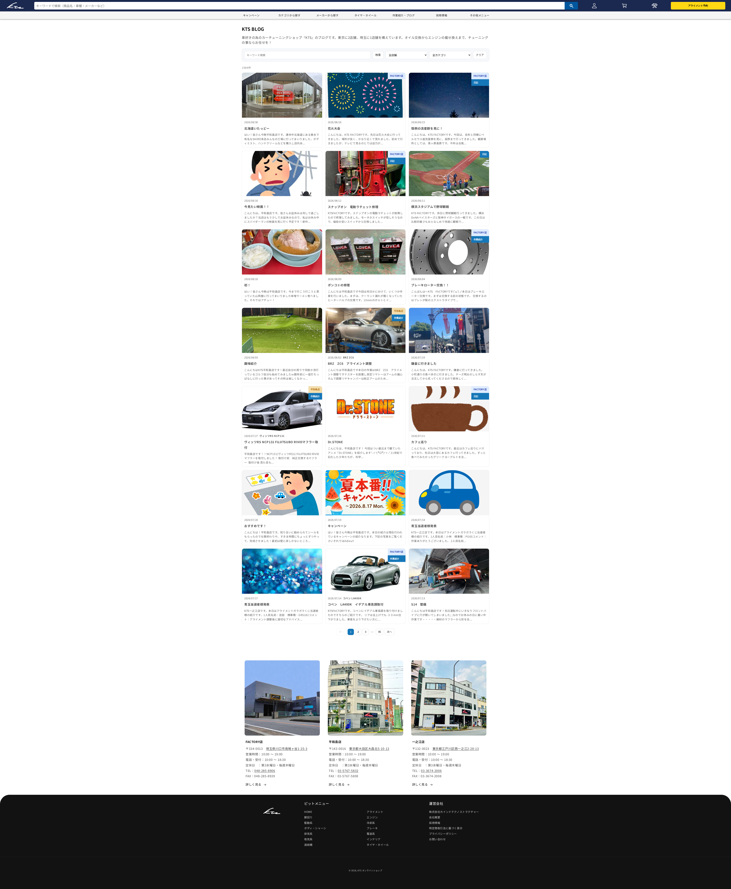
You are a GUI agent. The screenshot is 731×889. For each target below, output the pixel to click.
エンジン (372, 817)
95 (379, 631)
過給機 (308, 845)
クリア (480, 54)
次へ (389, 631)
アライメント (375, 812)
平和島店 (398, 311)
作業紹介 (478, 239)
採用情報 (441, 15)
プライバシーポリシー (443, 834)
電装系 (371, 834)
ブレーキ (372, 828)
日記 (476, 82)
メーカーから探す (327, 15)
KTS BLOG (253, 29)
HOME (308, 812)
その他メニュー (479, 15)
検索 (378, 54)
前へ (341, 631)
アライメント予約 (698, 5)
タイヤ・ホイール (365, 15)
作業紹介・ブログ (404, 15)
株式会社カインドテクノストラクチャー (454, 812)
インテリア (374, 839)
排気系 (308, 834)
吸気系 (308, 839)
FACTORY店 (396, 76)
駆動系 (308, 823)
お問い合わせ (437, 839)
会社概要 (434, 817)
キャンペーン (251, 15)
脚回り (308, 817)
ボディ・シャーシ (315, 828)
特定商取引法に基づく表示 (445, 828)
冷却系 (371, 823)
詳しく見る (253, 784)
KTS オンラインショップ (370, 870)
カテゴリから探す (289, 15)
